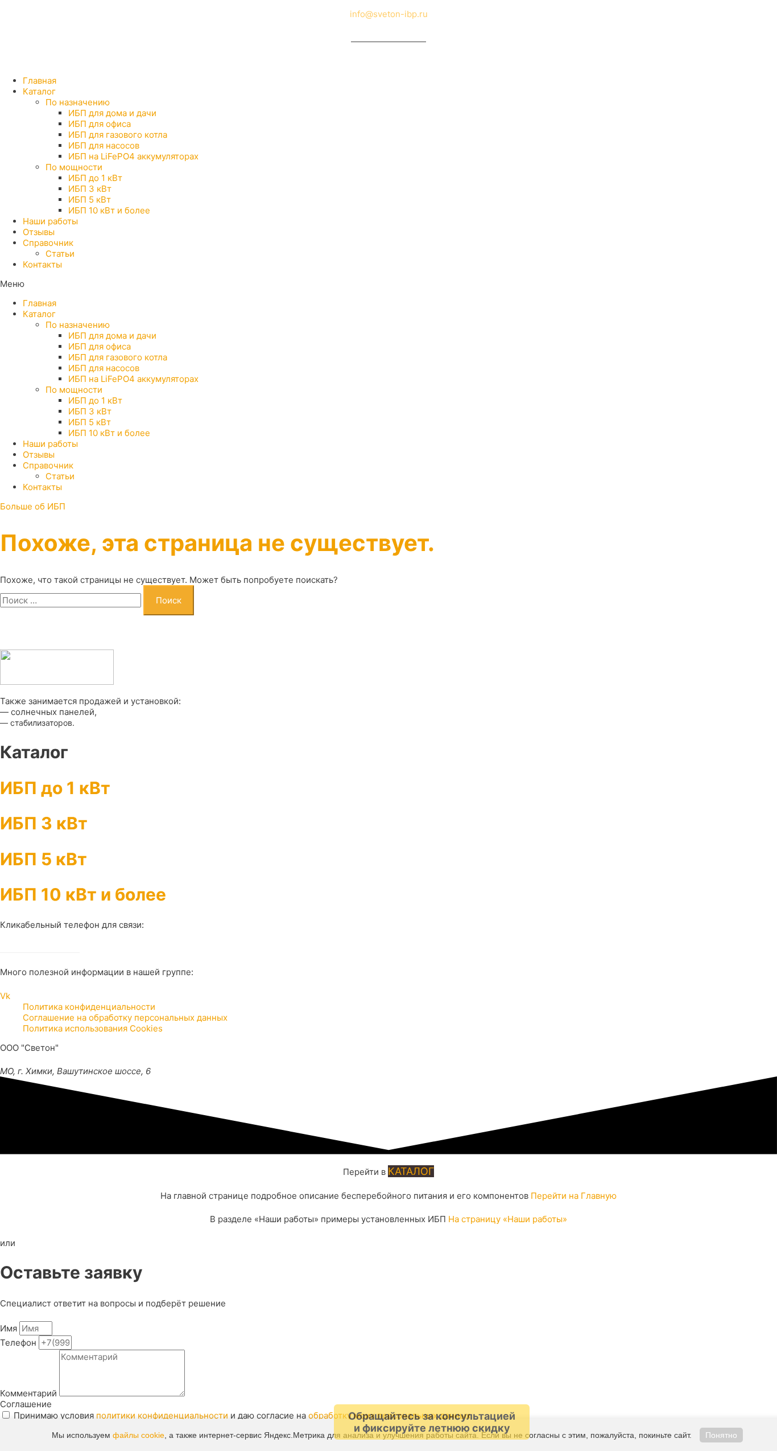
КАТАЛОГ (411, 1171)
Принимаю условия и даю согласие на (242, 1415)
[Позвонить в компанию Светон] (388, 37)
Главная (39, 80)
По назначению (78, 102)
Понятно (721, 1435)
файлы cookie (138, 1435)
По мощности (74, 167)
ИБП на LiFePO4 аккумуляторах (133, 156)
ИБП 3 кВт (89, 188)
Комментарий (29, 1393)
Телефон (19, 1342)
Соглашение (26, 1404)
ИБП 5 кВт (89, 199)
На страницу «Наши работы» (507, 1219)
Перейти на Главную (574, 1195)
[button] (388, 283)
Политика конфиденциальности (89, 1006)
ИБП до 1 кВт (95, 177)
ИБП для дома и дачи (112, 113)
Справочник (48, 242)
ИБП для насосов (103, 145)
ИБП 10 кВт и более (109, 210)
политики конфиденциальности (162, 1415)
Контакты (42, 264)
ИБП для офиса (99, 123)
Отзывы (39, 232)
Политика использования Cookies (93, 1028)
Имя (9, 1328)
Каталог (39, 91)
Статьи (60, 253)
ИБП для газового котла (117, 134)
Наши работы (50, 221)
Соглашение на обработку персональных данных (125, 1017)
